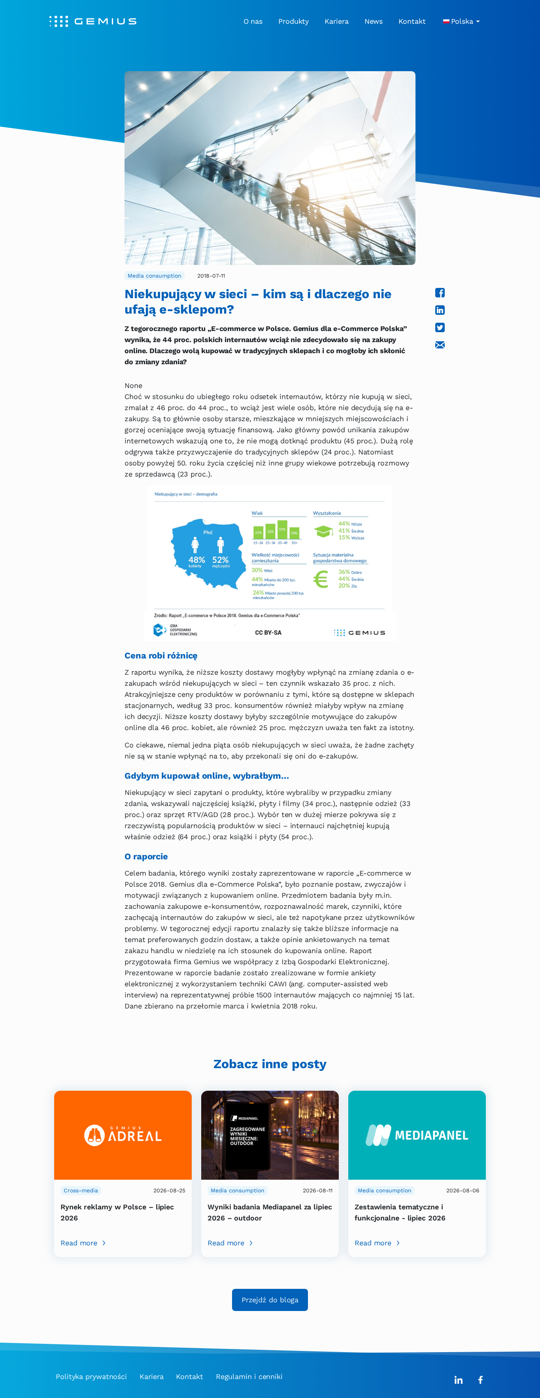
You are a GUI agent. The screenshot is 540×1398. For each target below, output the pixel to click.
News (373, 21)
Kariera (336, 21)
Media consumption (154, 275)
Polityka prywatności (91, 1376)
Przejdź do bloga (270, 1300)
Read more (78, 1243)
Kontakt (411, 21)
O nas (253, 21)
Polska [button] (462, 21)
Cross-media (81, 1190)
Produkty (293, 21)
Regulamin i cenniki (249, 1376)
